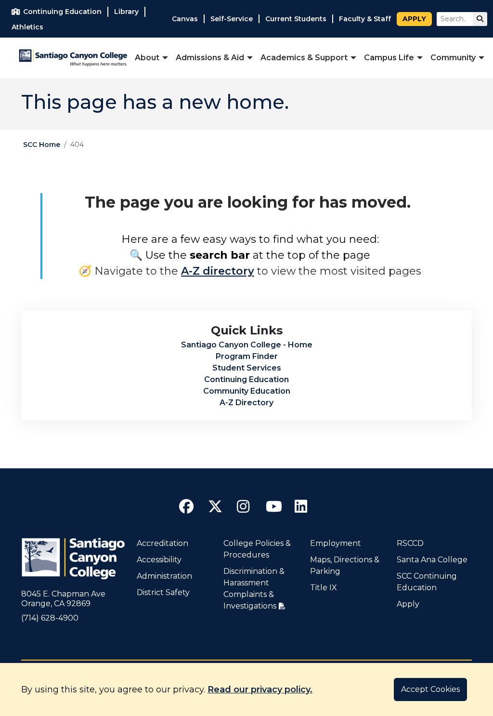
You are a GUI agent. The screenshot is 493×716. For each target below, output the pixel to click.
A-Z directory (217, 271)
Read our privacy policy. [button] (260, 689)
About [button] (147, 57)
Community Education (246, 391)
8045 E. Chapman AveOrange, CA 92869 (63, 598)
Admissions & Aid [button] (210, 57)
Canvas (185, 18)
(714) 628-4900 (49, 618)
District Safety (163, 592)
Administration (164, 576)
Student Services (246, 367)
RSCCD (410, 543)
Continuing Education (246, 379)
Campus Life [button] (389, 57)
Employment (335, 543)
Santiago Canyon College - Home (246, 344)
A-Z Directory (246, 402)
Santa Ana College (432, 559)
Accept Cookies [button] (430, 689)
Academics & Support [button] (304, 57)
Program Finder (247, 356)
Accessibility (159, 559)
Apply (414, 18)
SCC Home (41, 144)
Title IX (323, 587)
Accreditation (162, 543)
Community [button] (453, 57)
